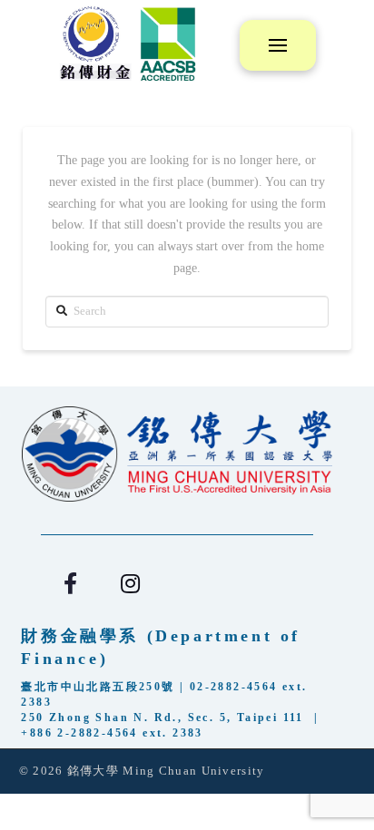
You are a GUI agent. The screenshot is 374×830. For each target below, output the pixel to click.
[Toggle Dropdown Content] (278, 45)
